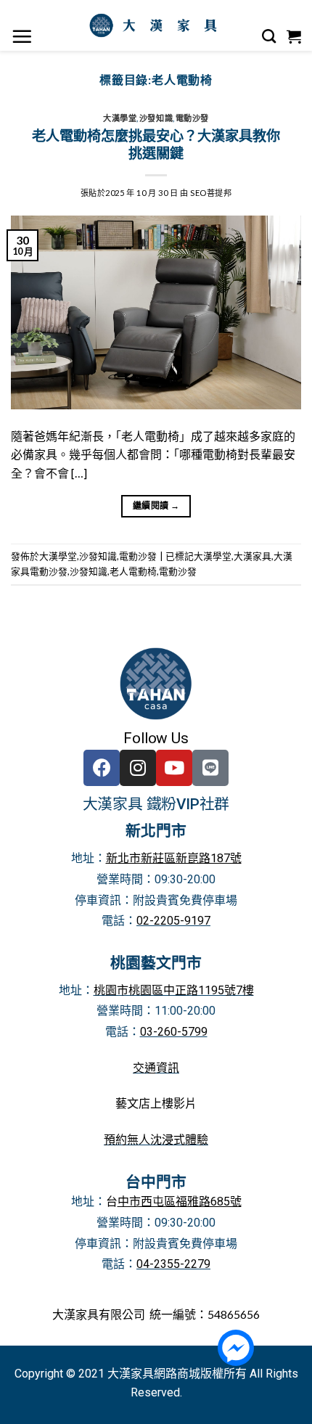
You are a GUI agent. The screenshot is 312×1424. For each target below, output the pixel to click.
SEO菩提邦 (210, 192)
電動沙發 (192, 118)
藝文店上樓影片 (156, 1103)
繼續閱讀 (156, 505)
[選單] (22, 36)
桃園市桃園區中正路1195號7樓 (174, 990)
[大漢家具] (156, 25)
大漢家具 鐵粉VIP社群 (156, 804)
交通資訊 (156, 1068)
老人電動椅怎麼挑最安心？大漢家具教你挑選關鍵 (156, 144)
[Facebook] (101, 768)
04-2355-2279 (173, 1264)
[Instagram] (138, 768)
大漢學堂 (119, 118)
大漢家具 (252, 556)
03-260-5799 (174, 1032)
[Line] (210, 768)
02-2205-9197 (173, 921)
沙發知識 (156, 118)
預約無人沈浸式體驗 (156, 1140)
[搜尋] (269, 36)
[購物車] (294, 36)
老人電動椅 (133, 571)
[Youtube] (174, 768)
